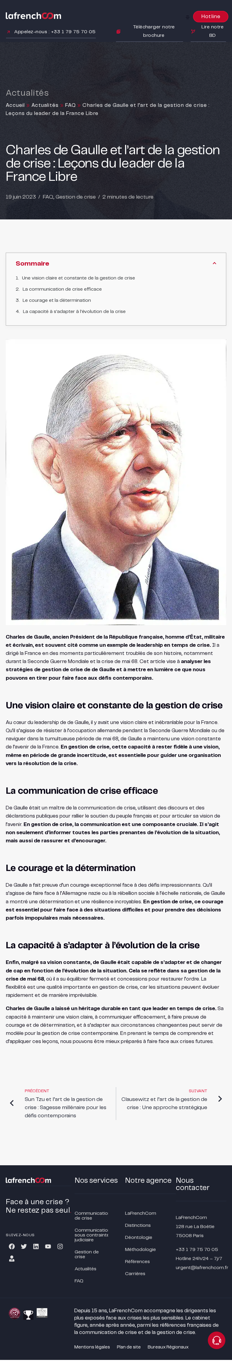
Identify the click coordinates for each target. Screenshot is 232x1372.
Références (137, 1261)
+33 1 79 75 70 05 (197, 1249)
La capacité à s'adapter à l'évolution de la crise (74, 311)
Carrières (135, 1273)
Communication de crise (91, 1215)
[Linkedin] (36, 1246)
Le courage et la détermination (57, 300)
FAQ (70, 105)
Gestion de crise (76, 197)
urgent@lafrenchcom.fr (202, 1267)
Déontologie (138, 1237)
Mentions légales (92, 1347)
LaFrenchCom (140, 1213)
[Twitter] (24, 1246)
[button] (187, 17)
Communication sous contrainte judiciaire (91, 1235)
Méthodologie (140, 1249)
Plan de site (129, 1347)
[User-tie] (12, 1258)
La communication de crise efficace (62, 289)
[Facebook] (12, 1246)
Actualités (45, 105)
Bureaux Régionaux (168, 1347)
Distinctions (138, 1225)
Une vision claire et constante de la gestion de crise (78, 278)
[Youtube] (48, 1246)
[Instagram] (60, 1246)
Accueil (15, 105)
